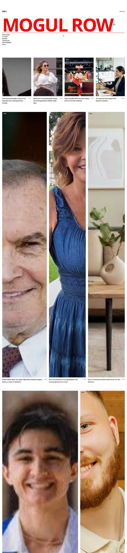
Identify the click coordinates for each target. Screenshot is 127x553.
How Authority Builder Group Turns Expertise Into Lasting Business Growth (14, 101)
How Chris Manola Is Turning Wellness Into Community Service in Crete (63, 381)
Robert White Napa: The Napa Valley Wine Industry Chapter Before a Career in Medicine (22, 381)
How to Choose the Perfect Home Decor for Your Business (104, 381)
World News (6, 34)
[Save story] (29, 60)
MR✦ (4, 11)
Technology (6, 40)
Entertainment (6, 42)
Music (4, 44)
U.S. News (5, 36)
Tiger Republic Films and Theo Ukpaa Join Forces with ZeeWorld (77, 100)
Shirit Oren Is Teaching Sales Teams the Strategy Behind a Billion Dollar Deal (45, 101)
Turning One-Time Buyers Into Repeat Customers (106, 100)
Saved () (122, 11)
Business (4, 38)
